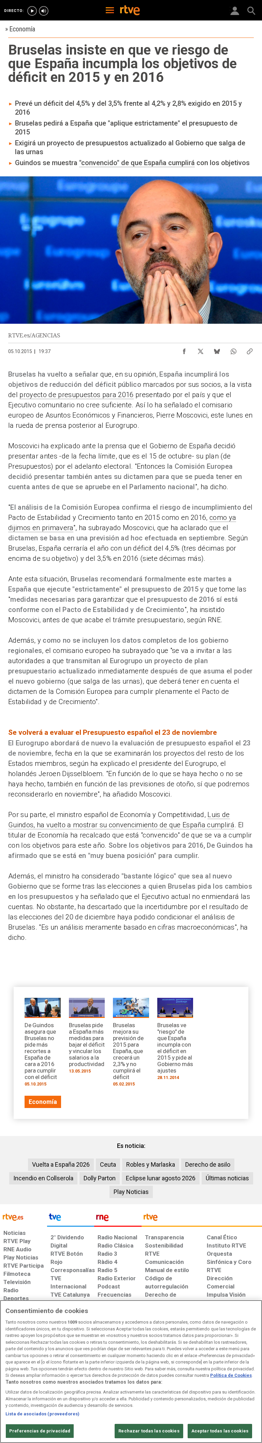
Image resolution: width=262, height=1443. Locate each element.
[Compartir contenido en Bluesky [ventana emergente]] (217, 349)
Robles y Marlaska (150, 1164)
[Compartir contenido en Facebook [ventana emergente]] (184, 349)
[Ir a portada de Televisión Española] (70, 1219)
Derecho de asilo (207, 1164)
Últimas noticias (227, 1178)
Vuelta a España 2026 (61, 1164)
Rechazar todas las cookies (148, 1430)
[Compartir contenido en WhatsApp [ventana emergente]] (233, 349)
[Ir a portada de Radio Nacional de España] (117, 1219)
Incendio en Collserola (43, 1178)
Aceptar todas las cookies (219, 1430)
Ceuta (108, 1164)
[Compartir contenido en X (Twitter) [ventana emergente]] (200, 349)
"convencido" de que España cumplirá (137, 163)
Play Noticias (131, 1191)
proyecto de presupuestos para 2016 (76, 395)
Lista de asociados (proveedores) (42, 1413)
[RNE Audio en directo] (43, 11)
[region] (131, 1371)
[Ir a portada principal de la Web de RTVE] (23, 1216)
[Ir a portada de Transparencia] (202, 1219)
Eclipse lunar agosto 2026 (160, 1178)
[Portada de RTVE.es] (130, 11)
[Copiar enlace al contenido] (250, 349)
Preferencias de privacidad (39, 1430)
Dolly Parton (100, 1178)
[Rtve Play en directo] (32, 11)
